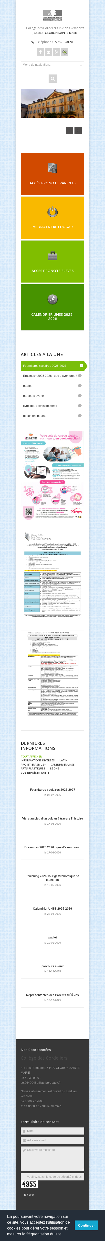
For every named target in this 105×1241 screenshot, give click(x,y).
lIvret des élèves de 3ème (40, 406)
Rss (56, 52)
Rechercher (53, 78)
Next (78, 130)
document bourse (34, 416)
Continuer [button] (86, 1225)
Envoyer (29, 1194)
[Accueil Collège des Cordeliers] (52, 19)
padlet (27, 386)
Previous (69, 130)
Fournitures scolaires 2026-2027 (44, 366)
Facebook (40, 52)
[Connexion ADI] (64, 52)
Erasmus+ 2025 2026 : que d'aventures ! (50, 376)
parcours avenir (33, 396)
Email (48, 52)
